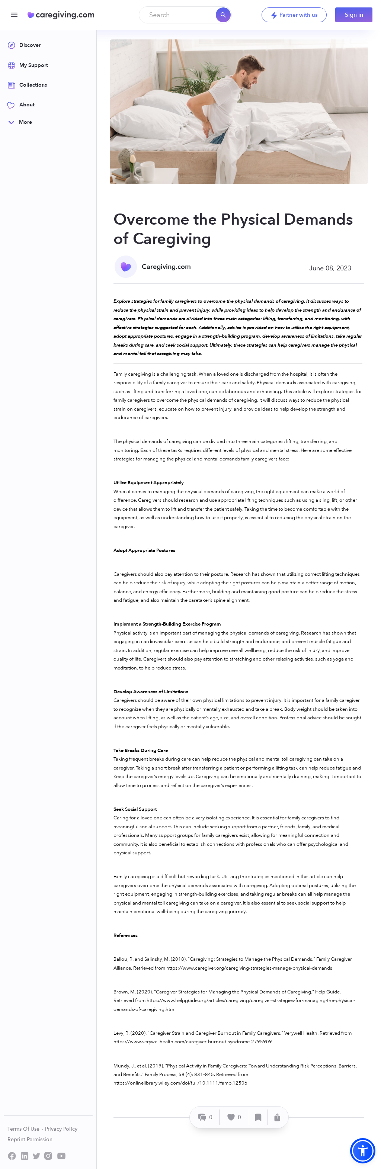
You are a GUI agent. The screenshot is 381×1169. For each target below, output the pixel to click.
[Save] (258, 1117)
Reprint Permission (29, 1139)
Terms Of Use (24, 1129)
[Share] (277, 1117)
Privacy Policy (61, 1129)
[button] (363, 1151)
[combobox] (185, 14)
